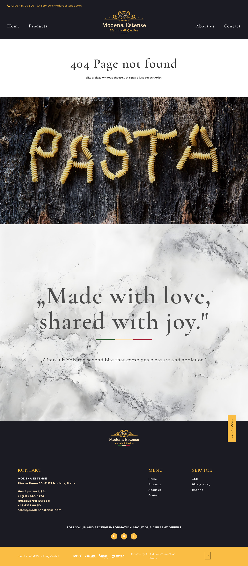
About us (205, 26)
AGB (195, 479)
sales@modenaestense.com (40, 510)
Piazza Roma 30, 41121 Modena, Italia (47, 483)
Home (13, 26)
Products (38, 26)
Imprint (197, 489)
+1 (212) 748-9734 (31, 496)
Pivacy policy (201, 484)
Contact (232, 26)
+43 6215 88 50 (29, 505)
